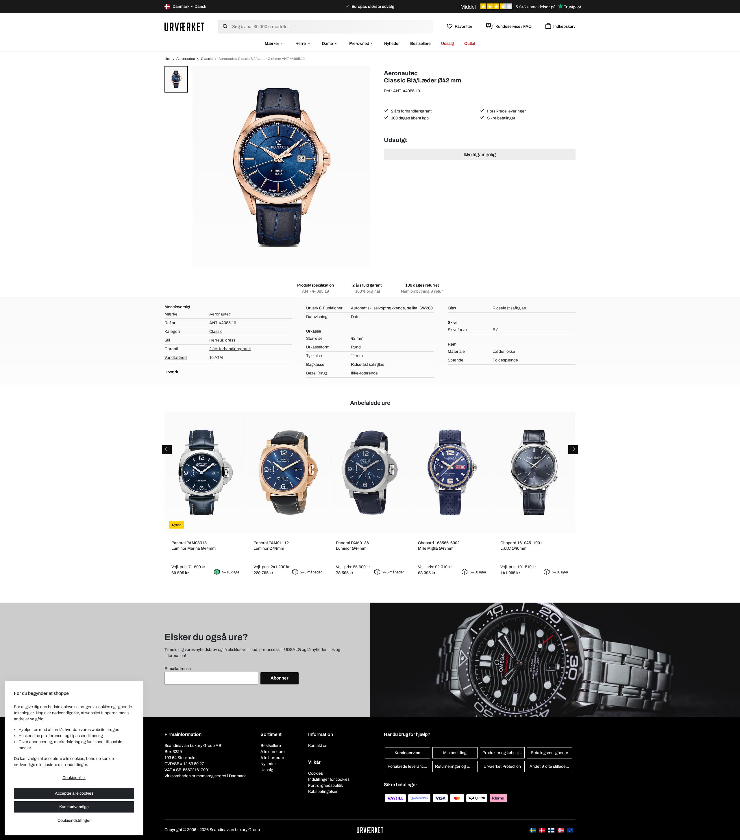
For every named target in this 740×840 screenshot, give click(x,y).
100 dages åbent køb (409, 118)
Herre (300, 43)
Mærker (272, 43)
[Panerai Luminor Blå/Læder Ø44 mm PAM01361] (370, 472)
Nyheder (392, 43)
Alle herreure (272, 758)
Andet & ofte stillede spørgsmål (551, 766)
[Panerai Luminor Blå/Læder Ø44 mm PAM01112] (288, 472)
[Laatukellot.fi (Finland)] (551, 830)
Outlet (469, 43)
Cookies (315, 773)
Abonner (279, 678)
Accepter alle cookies (74, 793)
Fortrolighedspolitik (325, 785)
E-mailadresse (177, 669)
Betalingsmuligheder (549, 753)
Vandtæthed (175, 357)
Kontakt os (317, 745)
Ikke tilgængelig (480, 154)
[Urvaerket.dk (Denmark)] (542, 830)
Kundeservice (407, 753)
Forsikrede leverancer (408, 766)
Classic (206, 59)
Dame (327, 43)
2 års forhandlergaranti (411, 111)
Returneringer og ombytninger (456, 766)
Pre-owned (359, 43)
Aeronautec (185, 59)
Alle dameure (272, 751)
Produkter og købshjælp (503, 753)
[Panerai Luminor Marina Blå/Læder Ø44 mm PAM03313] (205, 472)
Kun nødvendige (74, 807)
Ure (167, 59)
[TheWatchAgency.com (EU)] (570, 830)
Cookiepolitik (74, 778)
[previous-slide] (167, 449)
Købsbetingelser (323, 791)
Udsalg (447, 43)
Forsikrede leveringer (506, 111)
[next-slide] (573, 449)
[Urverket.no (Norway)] (561, 830)
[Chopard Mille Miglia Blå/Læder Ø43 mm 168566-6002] (452, 472)
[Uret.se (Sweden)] (533, 830)
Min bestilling (455, 753)
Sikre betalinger (500, 118)
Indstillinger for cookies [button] (328, 779)
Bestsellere (420, 43)
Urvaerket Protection (502, 766)
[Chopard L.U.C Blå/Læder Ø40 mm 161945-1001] (534, 472)
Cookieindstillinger (74, 820)
